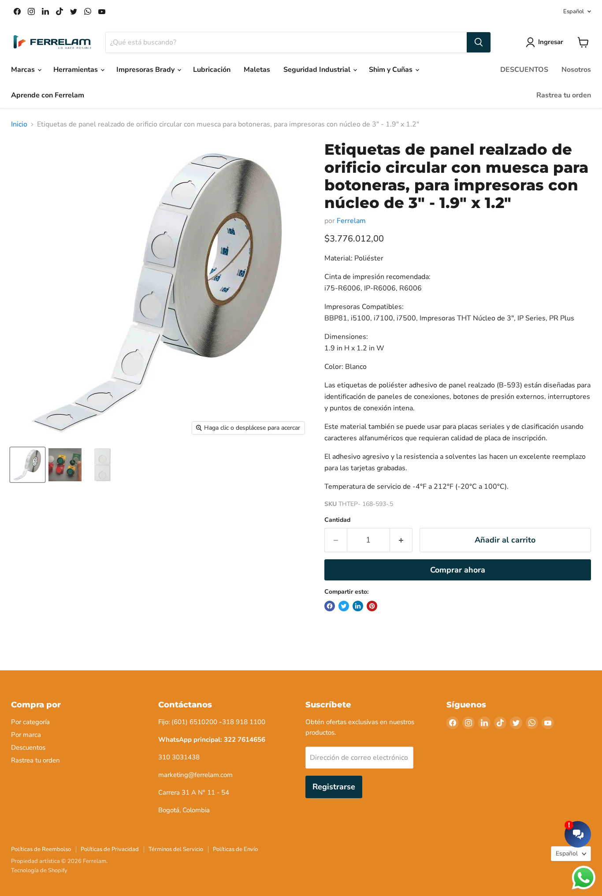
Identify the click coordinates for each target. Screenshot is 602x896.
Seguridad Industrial (317, 69)
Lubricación (211, 69)
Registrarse (333, 786)
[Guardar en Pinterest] (372, 606)
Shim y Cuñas (391, 69)
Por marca (26, 734)
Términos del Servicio (176, 849)
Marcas (24, 69)
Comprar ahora (457, 570)
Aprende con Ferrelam (47, 95)
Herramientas (76, 69)
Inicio (19, 124)
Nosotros (576, 69)
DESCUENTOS (524, 69)
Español (573, 11)
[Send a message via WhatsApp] (584, 878)
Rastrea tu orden (563, 95)
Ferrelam (351, 221)
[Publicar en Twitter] (343, 606)
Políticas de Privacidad (110, 849)
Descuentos (28, 747)
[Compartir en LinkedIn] (358, 606)
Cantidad (337, 520)
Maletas (257, 69)
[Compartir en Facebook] (329, 606)
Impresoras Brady (146, 69)
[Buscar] (479, 42)
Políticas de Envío (235, 849)
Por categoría (30, 722)
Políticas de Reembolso (41, 849)
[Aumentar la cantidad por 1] (401, 540)
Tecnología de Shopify (39, 870)
